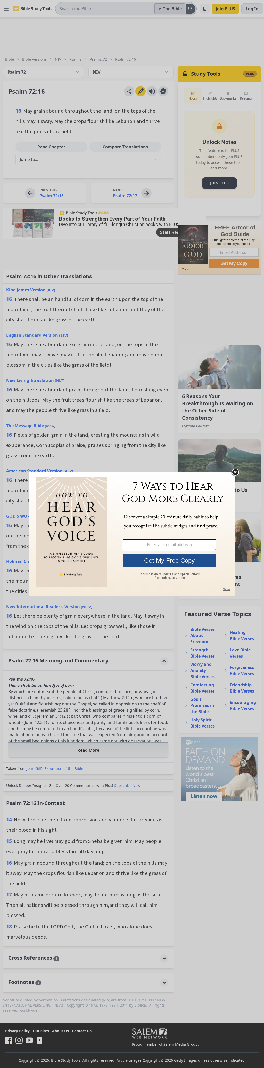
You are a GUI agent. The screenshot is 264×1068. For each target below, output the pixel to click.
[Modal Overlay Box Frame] (132, 534)
